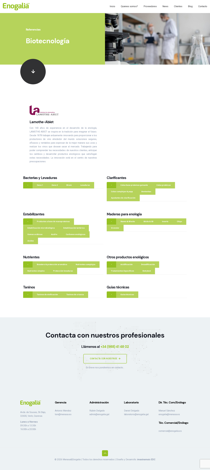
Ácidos (30, 241)
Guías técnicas (127, 294)
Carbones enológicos (75, 234)
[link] (33, 71)
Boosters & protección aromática (52, 264)
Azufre (54, 234)
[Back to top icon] (105, 453)
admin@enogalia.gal (99, 414)
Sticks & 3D (148, 221)
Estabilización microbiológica (41, 228)
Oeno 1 (40, 185)
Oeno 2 (55, 185)
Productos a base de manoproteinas (53, 221)
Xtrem (69, 185)
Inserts (165, 221)
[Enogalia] (16, 6)
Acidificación (126, 264)
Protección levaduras (63, 271)
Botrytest (147, 271)
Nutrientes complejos (85, 264)
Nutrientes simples (36, 271)
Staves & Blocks (127, 221)
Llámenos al (105, 346)
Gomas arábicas (34, 234)
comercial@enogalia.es (170, 431)
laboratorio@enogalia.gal (136, 414)
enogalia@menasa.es (169, 414)
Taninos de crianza (75, 294)
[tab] (28, 185)
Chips (179, 221)
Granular (115, 228)
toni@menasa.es (63, 414)
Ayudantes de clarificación (123, 198)
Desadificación (148, 264)
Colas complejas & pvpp (122, 191)
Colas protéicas (163, 185)
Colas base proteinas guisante (134, 185)
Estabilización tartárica (74, 228)
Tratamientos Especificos (122, 271)
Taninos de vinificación (47, 294)
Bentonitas (146, 191)
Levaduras (85, 185)
